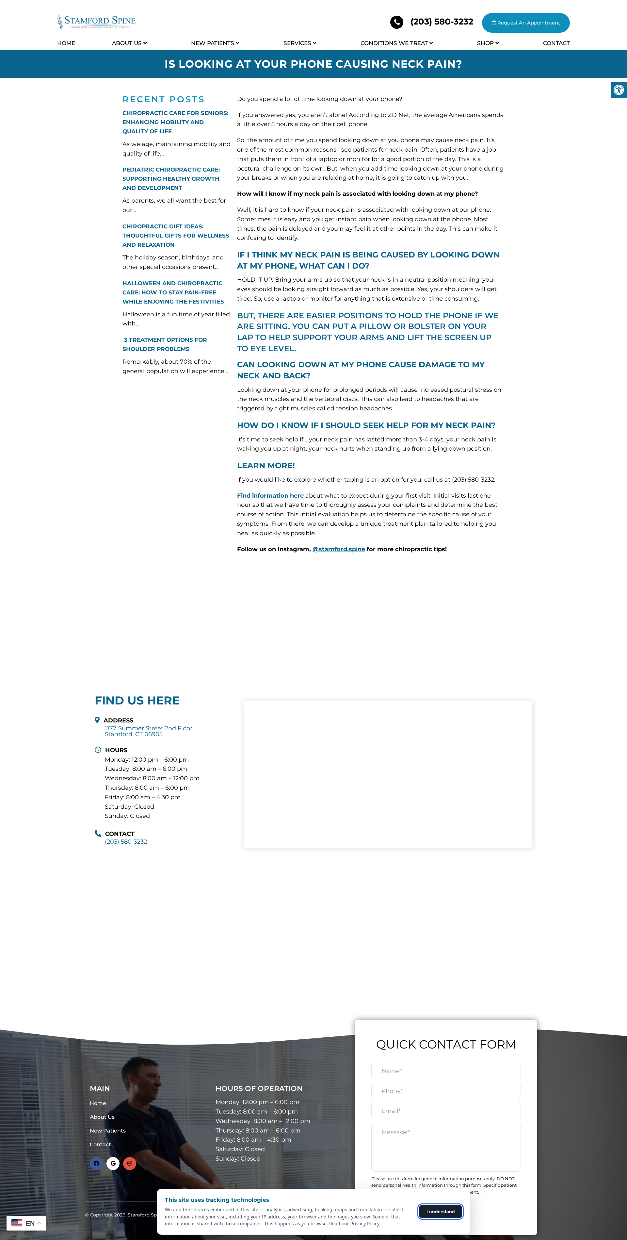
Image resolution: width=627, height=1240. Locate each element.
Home (66, 43)
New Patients (212, 43)
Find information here (270, 495)
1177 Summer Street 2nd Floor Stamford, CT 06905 (148, 731)
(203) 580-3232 (441, 21)
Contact (556, 43)
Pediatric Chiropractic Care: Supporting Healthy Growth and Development (171, 178)
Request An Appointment (528, 23)
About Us (127, 43)
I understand (440, 1211)
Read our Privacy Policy (354, 1223)
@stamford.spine (339, 549)
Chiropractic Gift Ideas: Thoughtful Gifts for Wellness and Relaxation (175, 235)
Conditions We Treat (394, 43)
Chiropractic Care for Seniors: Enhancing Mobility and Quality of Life (175, 122)
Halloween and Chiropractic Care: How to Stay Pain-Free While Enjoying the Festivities (173, 292)
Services (297, 43)
